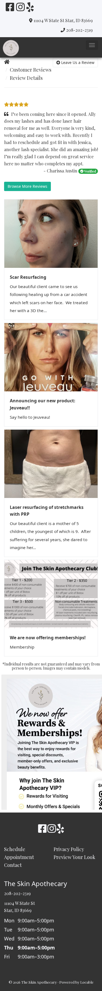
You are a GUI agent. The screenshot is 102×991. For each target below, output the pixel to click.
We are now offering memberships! (48, 638)
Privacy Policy (69, 849)
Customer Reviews (30, 69)
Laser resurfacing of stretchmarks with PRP (47, 510)
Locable (87, 982)
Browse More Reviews (27, 186)
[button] (92, 45)
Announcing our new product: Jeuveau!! (42, 404)
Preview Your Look (74, 857)
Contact (13, 865)
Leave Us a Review (77, 62)
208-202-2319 (79, 30)
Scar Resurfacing (28, 277)
